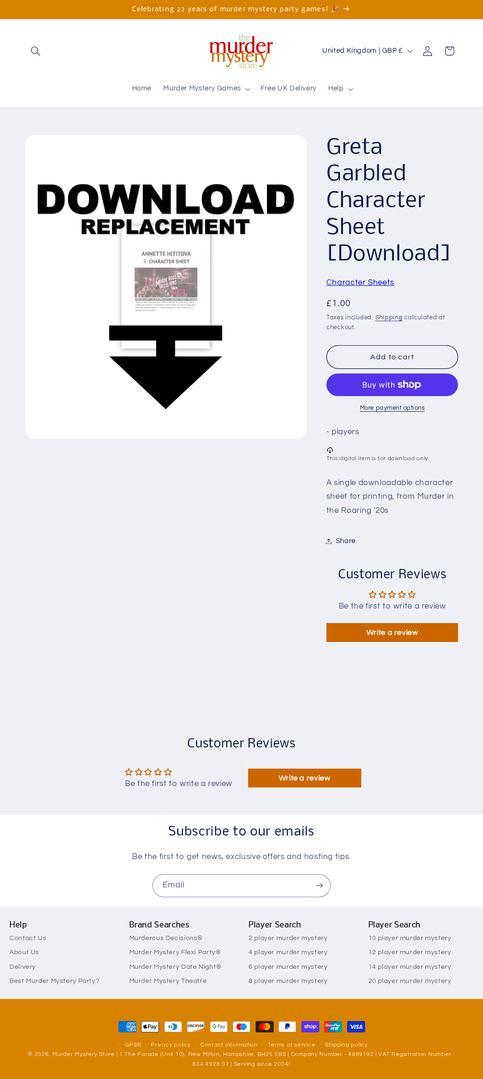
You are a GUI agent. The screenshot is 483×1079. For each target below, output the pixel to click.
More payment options (392, 408)
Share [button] (346, 540)
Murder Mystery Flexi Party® (175, 952)
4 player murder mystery (288, 952)
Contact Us (27, 938)
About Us (24, 952)
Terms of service (292, 1044)
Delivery (22, 967)
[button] (36, 51)
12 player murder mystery (409, 952)
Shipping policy (346, 1044)
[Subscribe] (319, 885)
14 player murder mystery (409, 967)
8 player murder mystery (288, 981)
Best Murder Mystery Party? (54, 981)
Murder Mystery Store (83, 1054)
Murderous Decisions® (166, 938)
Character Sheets (360, 282)
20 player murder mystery (409, 981)
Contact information (229, 1044)
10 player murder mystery (409, 938)
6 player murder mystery (288, 967)
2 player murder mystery (288, 938)
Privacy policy (171, 1044)
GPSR (133, 1044)
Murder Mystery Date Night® (175, 967)
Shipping (389, 318)
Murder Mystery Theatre (168, 981)
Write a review (392, 632)
